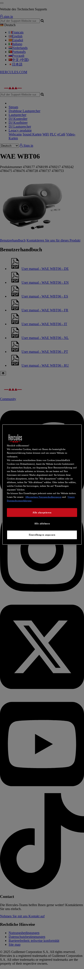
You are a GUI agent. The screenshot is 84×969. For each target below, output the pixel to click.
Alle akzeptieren (42, 512)
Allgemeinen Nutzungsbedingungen (43, 497)
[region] (42, 484)
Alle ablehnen (42, 523)
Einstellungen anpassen (42, 534)
